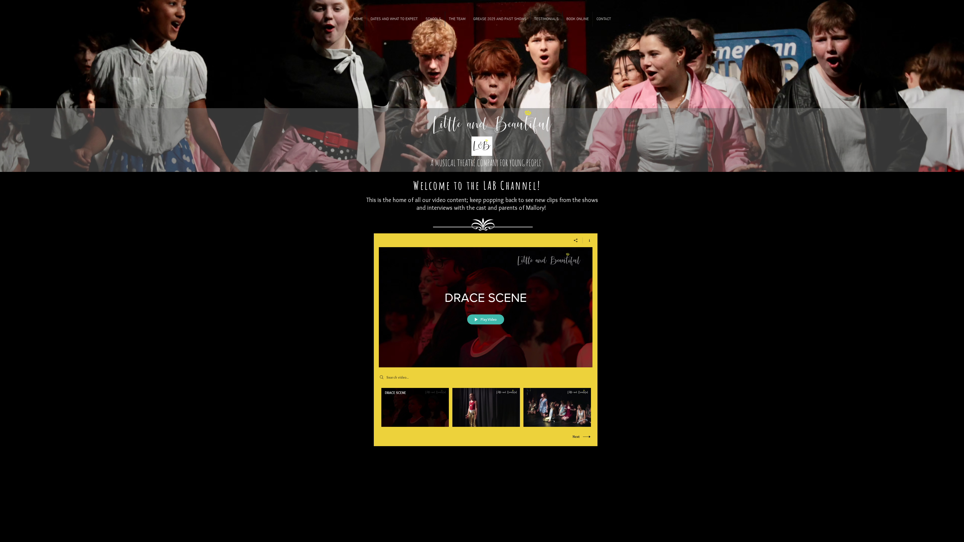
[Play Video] (415, 407)
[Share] (576, 240)
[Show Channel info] (587, 240)
